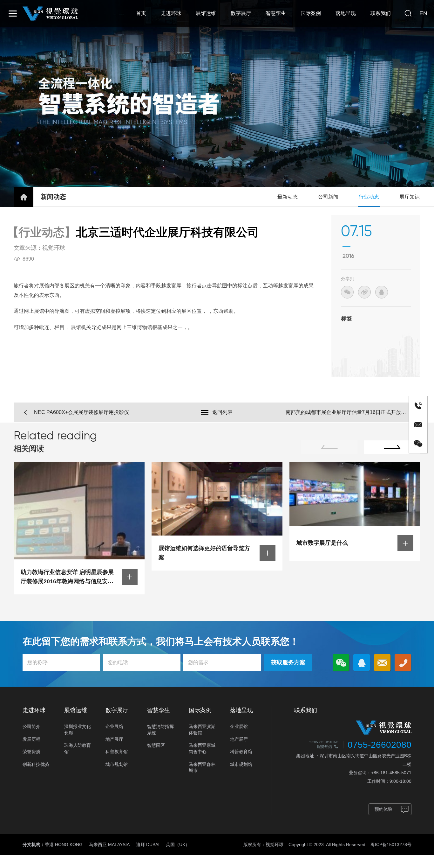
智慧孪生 (276, 13)
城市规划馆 (116, 764)
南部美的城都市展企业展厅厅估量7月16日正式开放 (343, 412)
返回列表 (222, 412)
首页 (141, 13)
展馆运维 (206, 13)
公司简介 (31, 726)
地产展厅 (114, 739)
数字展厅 (241, 13)
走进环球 (171, 13)
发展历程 (31, 739)
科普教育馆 (116, 751)
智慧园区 (156, 745)
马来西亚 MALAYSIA (109, 844)
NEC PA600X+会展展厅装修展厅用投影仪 (81, 412)
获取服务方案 (288, 662)
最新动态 (287, 197)
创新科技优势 (36, 764)
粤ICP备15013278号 (390, 844)
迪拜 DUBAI (147, 844)
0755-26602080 (379, 745)
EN (423, 13)
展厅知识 (409, 197)
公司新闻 (328, 197)
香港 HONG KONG (64, 844)
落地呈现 (346, 13)
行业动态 (369, 197)
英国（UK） (178, 844)
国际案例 (311, 13)
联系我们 (380, 13)
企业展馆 (114, 726)
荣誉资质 (31, 751)
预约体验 (383, 809)
